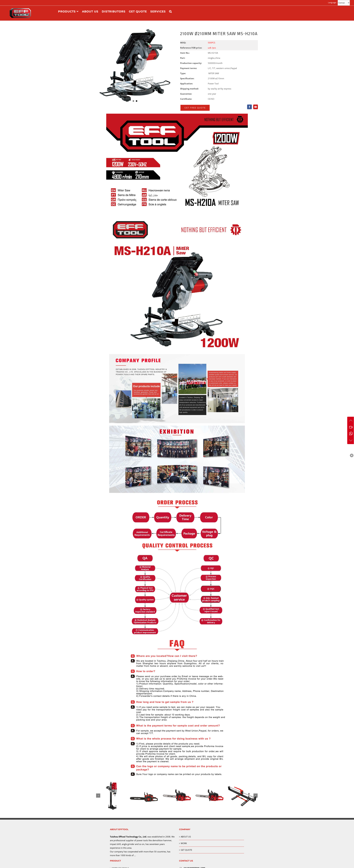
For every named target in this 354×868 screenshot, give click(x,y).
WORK (184, 843)
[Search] (170, 11)
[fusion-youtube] (255, 107)
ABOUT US (186, 836)
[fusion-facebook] (249, 107)
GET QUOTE (186, 850)
